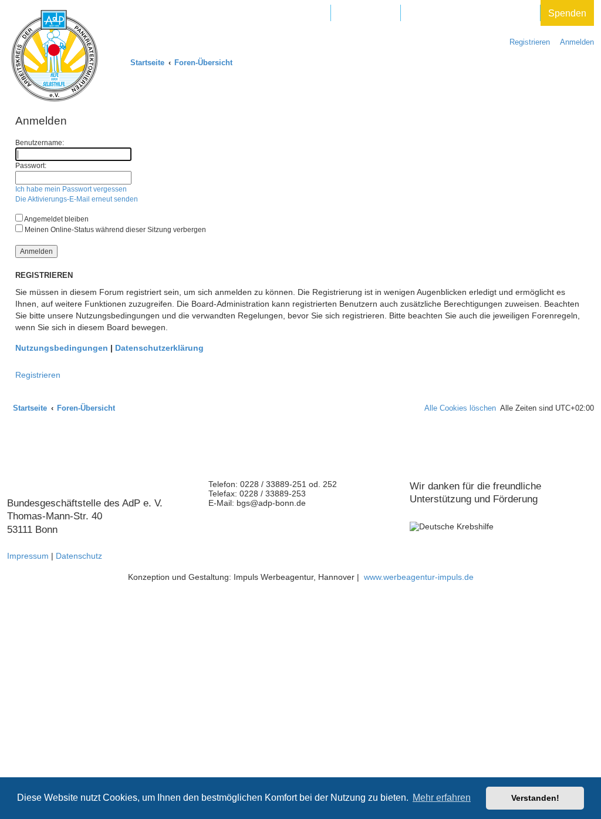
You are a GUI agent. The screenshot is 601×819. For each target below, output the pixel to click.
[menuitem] (574, 42)
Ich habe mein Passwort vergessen (71, 189)
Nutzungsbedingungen (61, 348)
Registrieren (37, 375)
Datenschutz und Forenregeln (470, 13)
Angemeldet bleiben (56, 219)
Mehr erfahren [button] (442, 798)
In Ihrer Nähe (366, 13)
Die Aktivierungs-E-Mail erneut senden (76, 199)
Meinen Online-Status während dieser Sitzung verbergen (114, 230)
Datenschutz (79, 555)
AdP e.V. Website (286, 13)
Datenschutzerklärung (159, 348)
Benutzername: (39, 143)
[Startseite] (54, 56)
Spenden (567, 13)
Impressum (28, 555)
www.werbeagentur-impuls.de (419, 577)
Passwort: (30, 166)
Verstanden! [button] (535, 798)
